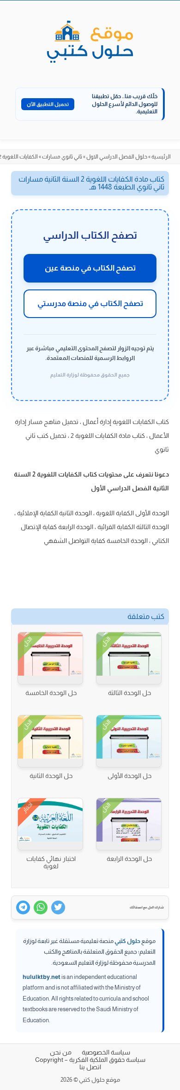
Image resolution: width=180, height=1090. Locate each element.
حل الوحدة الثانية (51, 775)
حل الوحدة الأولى (129, 775)
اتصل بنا (90, 1067)
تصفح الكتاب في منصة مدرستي (90, 303)
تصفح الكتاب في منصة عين (90, 268)
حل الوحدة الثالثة (129, 692)
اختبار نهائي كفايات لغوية (51, 862)
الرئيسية (161, 156)
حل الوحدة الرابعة (129, 858)
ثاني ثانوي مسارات (62, 156)
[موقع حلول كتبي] (90, 42)
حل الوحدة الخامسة (51, 692)
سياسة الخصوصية (106, 1052)
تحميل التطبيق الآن (48, 104)
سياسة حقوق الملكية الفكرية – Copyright (90, 1059)
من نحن (61, 1052)
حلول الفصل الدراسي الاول (116, 156)
